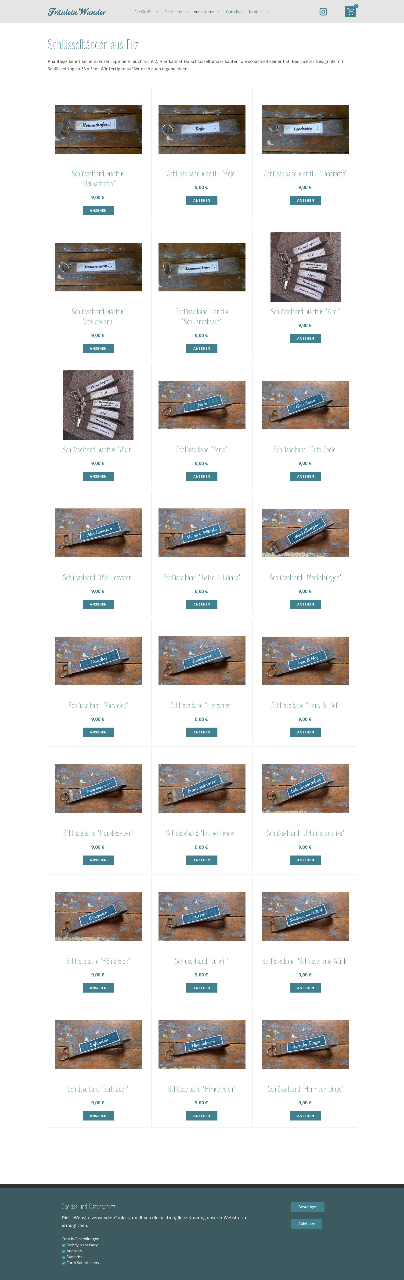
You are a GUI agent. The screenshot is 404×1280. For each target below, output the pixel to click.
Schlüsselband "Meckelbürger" (305, 578)
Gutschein (235, 11)
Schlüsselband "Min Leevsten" (98, 578)
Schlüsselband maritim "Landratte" (305, 174)
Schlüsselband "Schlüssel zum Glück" (306, 961)
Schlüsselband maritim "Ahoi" (305, 312)
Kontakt (256, 11)
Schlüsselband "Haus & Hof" (305, 706)
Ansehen (98, 210)
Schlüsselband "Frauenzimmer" (202, 833)
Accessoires (204, 11)
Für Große (143, 11)
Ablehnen (306, 1223)
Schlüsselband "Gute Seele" (306, 450)
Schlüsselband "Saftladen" (98, 1089)
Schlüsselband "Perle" (202, 450)
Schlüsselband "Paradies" (98, 706)
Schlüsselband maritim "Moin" (98, 450)
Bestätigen (307, 1206)
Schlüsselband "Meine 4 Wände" (202, 578)
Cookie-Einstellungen (80, 1238)
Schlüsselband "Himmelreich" (201, 1089)
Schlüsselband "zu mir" (202, 961)
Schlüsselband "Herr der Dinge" (305, 1089)
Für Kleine (173, 11)
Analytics (74, 1250)
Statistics (74, 1256)
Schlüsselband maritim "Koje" (202, 174)
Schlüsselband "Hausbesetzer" (98, 833)
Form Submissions (83, 1262)
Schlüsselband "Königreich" (98, 961)
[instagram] (323, 11)
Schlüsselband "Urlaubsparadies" (305, 833)
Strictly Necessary (82, 1244)
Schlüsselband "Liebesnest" (202, 706)
